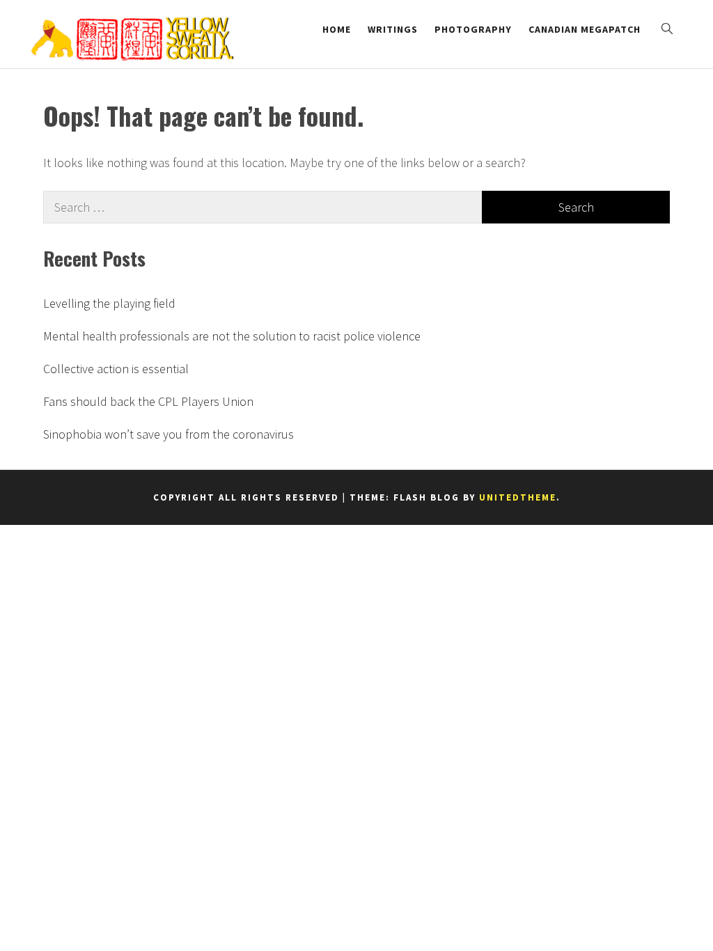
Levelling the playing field (109, 303)
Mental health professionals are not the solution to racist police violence (232, 336)
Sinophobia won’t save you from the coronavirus (168, 434)
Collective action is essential (116, 369)
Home (336, 29)
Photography (473, 29)
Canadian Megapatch (584, 29)
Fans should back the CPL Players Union (148, 401)
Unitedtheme (517, 497)
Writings (393, 29)
